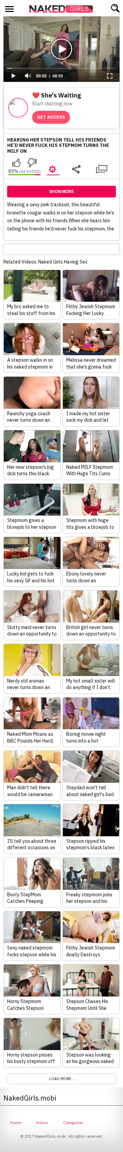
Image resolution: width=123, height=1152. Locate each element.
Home (15, 1122)
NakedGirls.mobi (63, 9)
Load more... (61, 1078)
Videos (42, 1122)
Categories (73, 1122)
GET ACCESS (51, 117)
